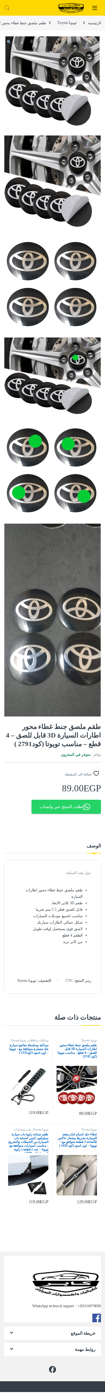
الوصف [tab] (94, 845)
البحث (7, 8)
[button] (9, 42)
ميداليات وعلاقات (38, 1040)
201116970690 (90, 1306)
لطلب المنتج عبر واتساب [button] (61, 806)
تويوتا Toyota (67, 23)
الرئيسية (94, 23)
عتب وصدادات (22, 1129)
